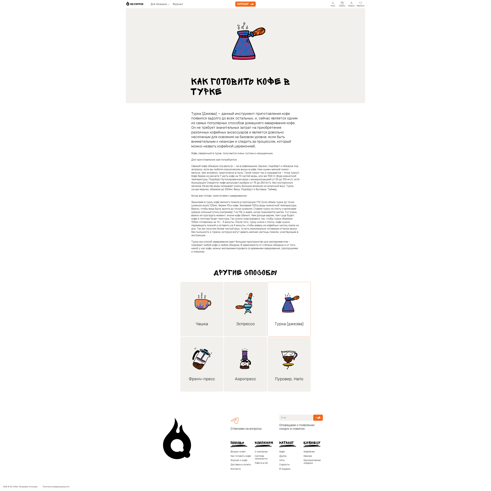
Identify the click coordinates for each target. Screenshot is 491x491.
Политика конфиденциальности (56, 487)
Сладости (284, 464)
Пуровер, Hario (289, 379)
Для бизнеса (159, 4)
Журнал (178, 4)
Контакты (236, 469)
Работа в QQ (261, 463)
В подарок (285, 469)
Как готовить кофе (241, 456)
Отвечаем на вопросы (246, 428)
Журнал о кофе (239, 460)
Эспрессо (245, 324)
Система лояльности (261, 457)
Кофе (282, 451)
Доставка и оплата (241, 464)
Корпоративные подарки (312, 461)
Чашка (202, 324)
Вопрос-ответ (238, 451)
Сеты (282, 460)
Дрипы (283, 456)
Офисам (308, 456)
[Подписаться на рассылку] (318, 418)
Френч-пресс (202, 379)
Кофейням (309, 451)
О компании (261, 451)
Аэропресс (245, 379)
